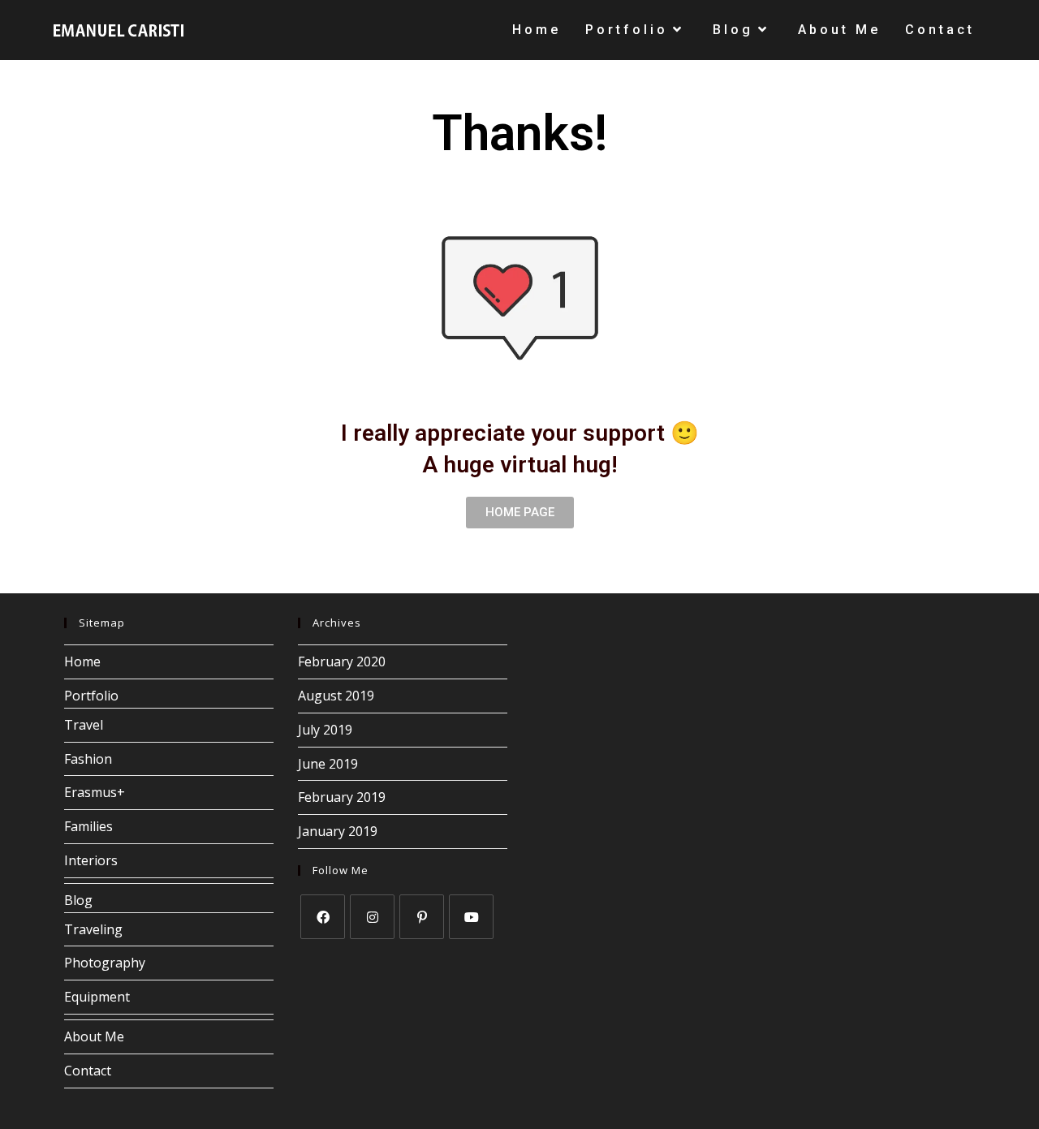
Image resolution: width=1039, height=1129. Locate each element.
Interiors (91, 860)
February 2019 (342, 797)
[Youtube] (471, 916)
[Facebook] (322, 916)
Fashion (88, 759)
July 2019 (325, 730)
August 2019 (336, 696)
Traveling (93, 929)
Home (82, 661)
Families (88, 826)
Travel (83, 725)
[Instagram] (372, 916)
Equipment (97, 997)
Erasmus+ (94, 792)
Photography (104, 963)
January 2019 (337, 831)
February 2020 (342, 661)
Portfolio (91, 696)
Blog (78, 900)
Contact (87, 1070)
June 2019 (328, 764)
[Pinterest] (421, 916)
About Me (94, 1036)
